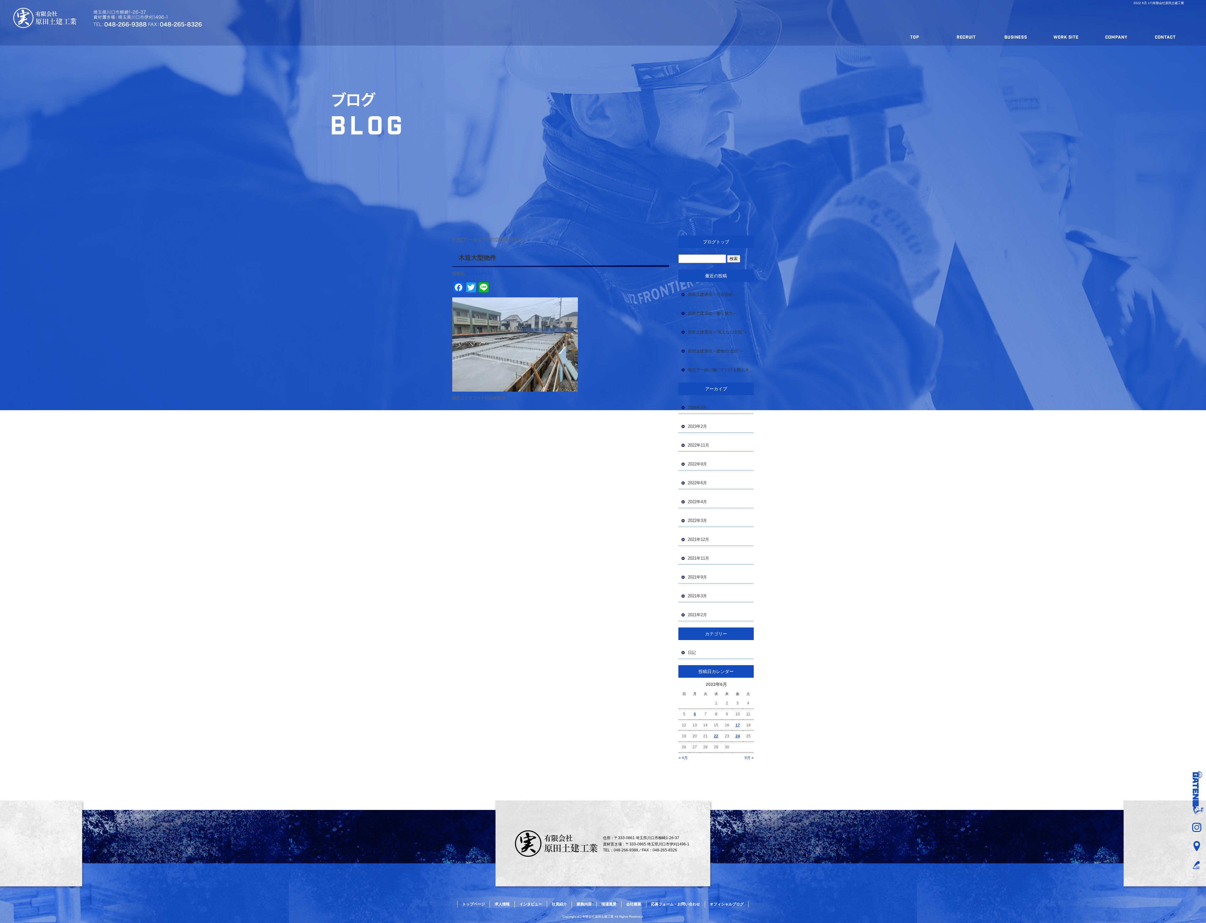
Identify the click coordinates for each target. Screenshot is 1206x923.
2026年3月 (697, 407)
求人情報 (969, 37)
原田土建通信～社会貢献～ (712, 294)
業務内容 (1021, 37)
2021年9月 (697, 577)
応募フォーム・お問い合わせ (1178, 37)
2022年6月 (697, 483)
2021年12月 (698, 539)
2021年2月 (697, 614)
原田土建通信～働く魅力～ (712, 313)
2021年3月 (697, 596)
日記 (692, 652)
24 (738, 736)
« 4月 (683, 758)
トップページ (916, 37)
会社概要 (1126, 37)
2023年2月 (697, 426)
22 (716, 736)
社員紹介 (559, 904)
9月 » (749, 758)
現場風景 (1073, 37)
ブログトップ (716, 241)
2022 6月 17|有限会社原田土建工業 (1158, 3)
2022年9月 (697, 464)
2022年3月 (697, 520)
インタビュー (530, 904)
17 (738, 725)
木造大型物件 (477, 257)
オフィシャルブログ (727, 904)
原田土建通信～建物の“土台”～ (715, 351)
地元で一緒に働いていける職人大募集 (721, 369)
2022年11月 (698, 445)
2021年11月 (698, 558)
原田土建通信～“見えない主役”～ (717, 332)
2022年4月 (697, 501)
